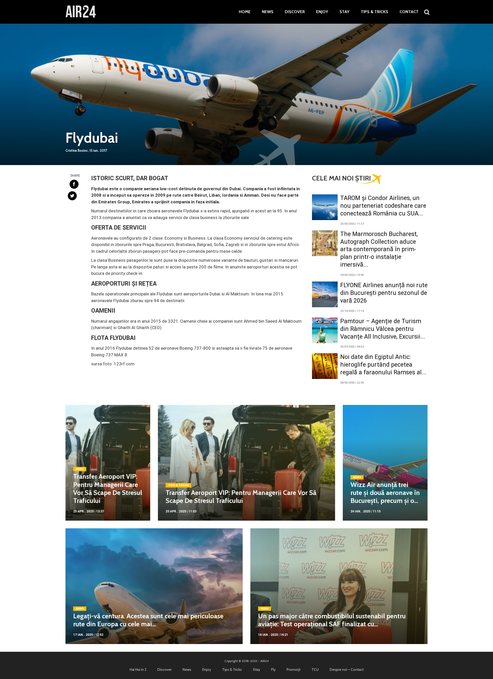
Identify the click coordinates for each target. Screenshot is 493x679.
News (267, 12)
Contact (409, 12)
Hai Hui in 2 (138, 669)
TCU (315, 669)
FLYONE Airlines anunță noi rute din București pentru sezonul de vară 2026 (384, 293)
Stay (344, 12)
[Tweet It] (72, 195)
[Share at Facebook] (74, 184)
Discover (295, 12)
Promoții (293, 669)
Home (245, 12)
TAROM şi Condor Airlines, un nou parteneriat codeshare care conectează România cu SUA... (383, 206)
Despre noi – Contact (347, 669)
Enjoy (322, 12)
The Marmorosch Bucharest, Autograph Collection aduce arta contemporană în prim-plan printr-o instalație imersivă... (379, 249)
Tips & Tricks (374, 12)
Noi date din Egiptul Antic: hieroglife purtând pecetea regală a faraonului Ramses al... (383, 365)
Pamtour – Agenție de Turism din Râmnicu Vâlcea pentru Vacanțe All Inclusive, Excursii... (382, 329)
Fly (273, 669)
